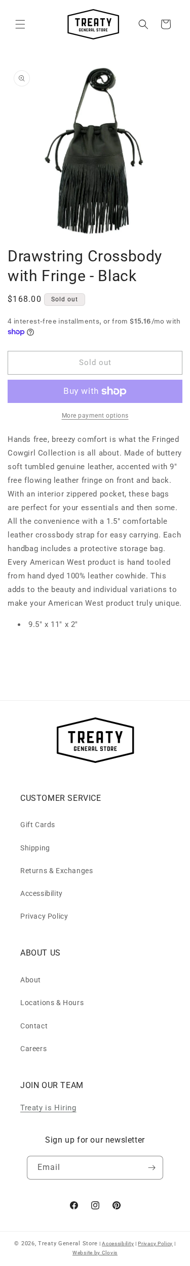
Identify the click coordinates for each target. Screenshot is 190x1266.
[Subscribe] (151, 1168)
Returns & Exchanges (56, 871)
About (30, 980)
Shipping (35, 848)
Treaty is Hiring (48, 1107)
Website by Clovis (95, 1252)
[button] (20, 24)
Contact (34, 1026)
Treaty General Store (68, 1243)
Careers (33, 1049)
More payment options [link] (95, 415)
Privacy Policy (44, 916)
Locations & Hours (52, 1003)
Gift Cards (37, 825)
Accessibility (41, 893)
